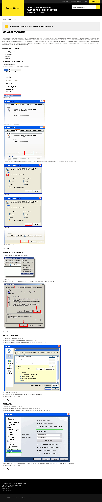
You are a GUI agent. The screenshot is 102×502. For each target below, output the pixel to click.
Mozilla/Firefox (8, 56)
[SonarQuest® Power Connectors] (13, 8)
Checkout (79, 1)
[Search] (98, 7)
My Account (65, 1)
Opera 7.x (7, 58)
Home (4, 19)
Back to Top (6, 248)
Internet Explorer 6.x (10, 54)
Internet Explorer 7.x (10, 52)
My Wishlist (73, 1)
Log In (85, 1)
